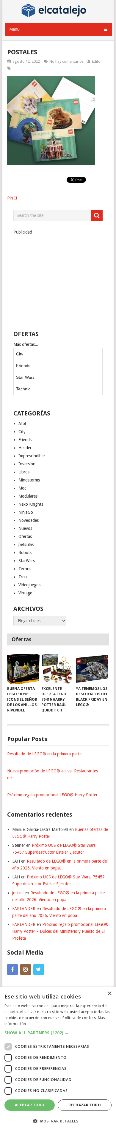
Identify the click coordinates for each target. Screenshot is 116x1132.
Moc (22, 488)
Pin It (12, 198)
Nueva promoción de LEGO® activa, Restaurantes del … (52, 774)
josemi (17, 892)
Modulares (27, 496)
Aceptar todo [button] (30, 1105)
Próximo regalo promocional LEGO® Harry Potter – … (56, 794)
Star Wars (25, 377)
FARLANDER (23, 908)
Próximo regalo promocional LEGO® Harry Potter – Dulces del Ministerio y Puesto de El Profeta (60, 931)
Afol (22, 423)
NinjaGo (25, 512)
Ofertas (25, 536)
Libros (23, 472)
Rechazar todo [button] (84, 1105)
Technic (23, 388)
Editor (97, 61)
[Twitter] (38, 969)
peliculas (26, 544)
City (19, 354)
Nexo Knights (30, 504)
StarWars (26, 560)
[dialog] (58, 1059)
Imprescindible (31, 455)
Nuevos (25, 528)
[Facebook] (12, 969)
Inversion (26, 463)
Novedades (28, 520)
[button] (58, 1032)
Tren (22, 576)
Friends (23, 365)
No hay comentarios (66, 61)
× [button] (109, 993)
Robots (25, 552)
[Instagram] (25, 969)
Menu (14, 29)
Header (25, 447)
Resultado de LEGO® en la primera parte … (47, 753)
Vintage (25, 592)
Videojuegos (29, 584)
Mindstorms (29, 480)
